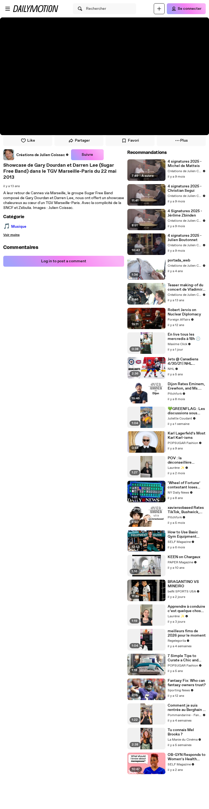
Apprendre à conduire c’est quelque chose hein (186, 608)
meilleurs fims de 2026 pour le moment (187, 633)
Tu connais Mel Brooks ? (181, 732)
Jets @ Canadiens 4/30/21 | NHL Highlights (183, 361)
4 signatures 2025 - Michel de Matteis (185, 163)
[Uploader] (159, 8)
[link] (36, 154)
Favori (133, 140)
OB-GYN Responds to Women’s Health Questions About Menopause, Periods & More (186, 757)
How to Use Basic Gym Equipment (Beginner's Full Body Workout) (186, 534)
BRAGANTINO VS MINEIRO (183, 584)
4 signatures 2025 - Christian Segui (185, 188)
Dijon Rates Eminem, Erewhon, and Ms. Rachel (186, 386)
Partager (82, 140)
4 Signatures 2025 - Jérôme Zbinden (185, 213)
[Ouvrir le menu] (7, 8)
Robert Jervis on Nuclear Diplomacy (184, 312)
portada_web (179, 260)
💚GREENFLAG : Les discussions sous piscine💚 (186, 411)
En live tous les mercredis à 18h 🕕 (184, 336)
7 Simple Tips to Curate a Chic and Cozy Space (183, 658)
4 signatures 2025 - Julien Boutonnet (185, 237)
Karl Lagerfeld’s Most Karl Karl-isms (186, 435)
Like (31, 140)
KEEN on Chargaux (184, 557)
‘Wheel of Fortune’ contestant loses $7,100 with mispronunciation (184, 485)
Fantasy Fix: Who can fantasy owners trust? (187, 683)
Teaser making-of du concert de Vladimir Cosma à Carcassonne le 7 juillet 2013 (185, 287)
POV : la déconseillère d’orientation (180, 460)
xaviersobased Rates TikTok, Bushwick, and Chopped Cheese (186, 510)
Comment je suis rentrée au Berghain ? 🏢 (186, 707)
